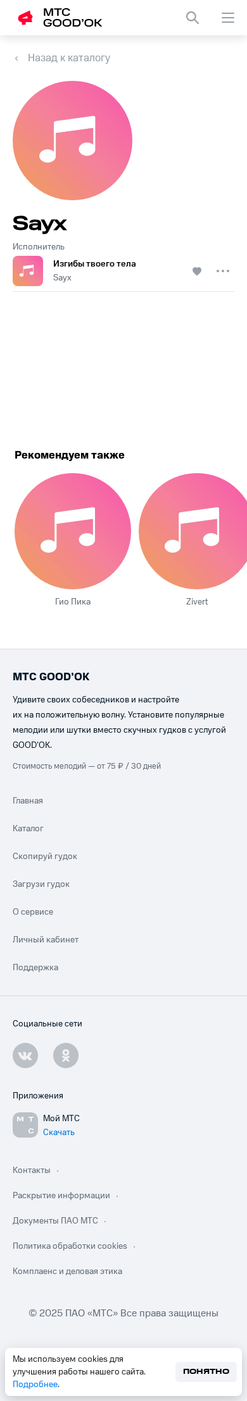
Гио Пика (73, 602)
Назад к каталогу (69, 58)
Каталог (28, 829)
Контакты (32, 1170)
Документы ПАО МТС (55, 1221)
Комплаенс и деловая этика (67, 1271)
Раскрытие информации (61, 1196)
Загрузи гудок (41, 884)
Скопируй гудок (45, 856)
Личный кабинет (46, 940)
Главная (28, 801)
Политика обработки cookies (70, 1246)
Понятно (206, 1371)
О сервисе (33, 912)
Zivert (197, 602)
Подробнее (35, 1385)
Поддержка (35, 968)
